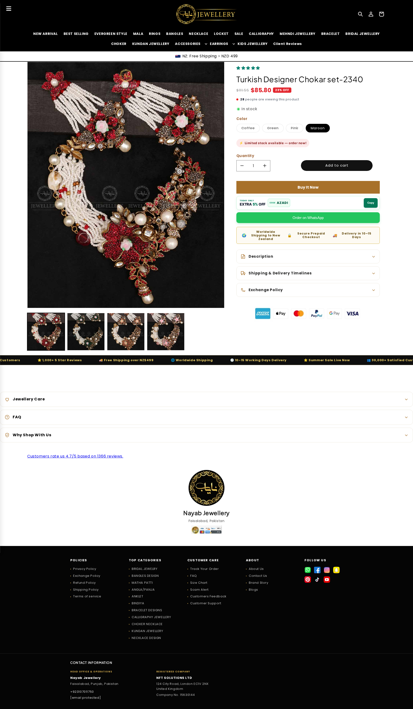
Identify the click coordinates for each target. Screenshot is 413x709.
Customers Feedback (208, 596)
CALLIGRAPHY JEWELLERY (151, 617)
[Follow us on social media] (307, 570)
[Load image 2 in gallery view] (86, 331)
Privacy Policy (84, 569)
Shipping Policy (86, 589)
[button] (248, 68)
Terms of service (87, 596)
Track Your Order (204, 569)
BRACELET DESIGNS (147, 610)
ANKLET (137, 596)
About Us (256, 569)
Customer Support (205, 603)
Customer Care (203, 560)
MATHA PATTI (142, 582)
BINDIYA (138, 603)
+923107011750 (82, 691)
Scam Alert (199, 589)
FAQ (193, 575)
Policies (78, 560)
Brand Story (258, 582)
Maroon (318, 128)
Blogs (253, 589)
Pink (297, 128)
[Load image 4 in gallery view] (166, 331)
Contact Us (258, 575)
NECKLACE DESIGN (146, 638)
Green (275, 128)
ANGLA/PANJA (143, 589)
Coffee (250, 128)
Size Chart (198, 582)
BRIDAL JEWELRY (144, 569)
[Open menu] (8, 8)
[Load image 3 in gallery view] (126, 331)
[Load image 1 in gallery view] (46, 331)
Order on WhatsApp (308, 218)
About (252, 560)
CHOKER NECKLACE (147, 624)
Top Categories (145, 560)
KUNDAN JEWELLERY (147, 631)
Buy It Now (308, 187)
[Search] (360, 14)
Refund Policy (84, 582)
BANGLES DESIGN (145, 575)
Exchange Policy (86, 575)
